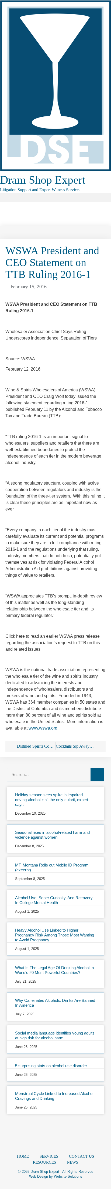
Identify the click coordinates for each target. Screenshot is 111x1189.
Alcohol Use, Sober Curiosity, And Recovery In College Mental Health (54, 900)
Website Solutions (68, 1176)
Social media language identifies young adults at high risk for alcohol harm (55, 1035)
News (72, 1162)
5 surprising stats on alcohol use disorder (51, 1065)
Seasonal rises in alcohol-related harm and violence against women (52, 834)
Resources (44, 1162)
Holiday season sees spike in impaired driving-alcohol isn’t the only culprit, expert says (51, 799)
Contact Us (81, 1156)
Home (23, 1156)
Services (49, 1156)
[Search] (97, 774)
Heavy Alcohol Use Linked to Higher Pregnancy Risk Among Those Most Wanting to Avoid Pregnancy (54, 935)
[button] (55, 197)
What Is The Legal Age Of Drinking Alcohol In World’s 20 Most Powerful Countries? (54, 970)
